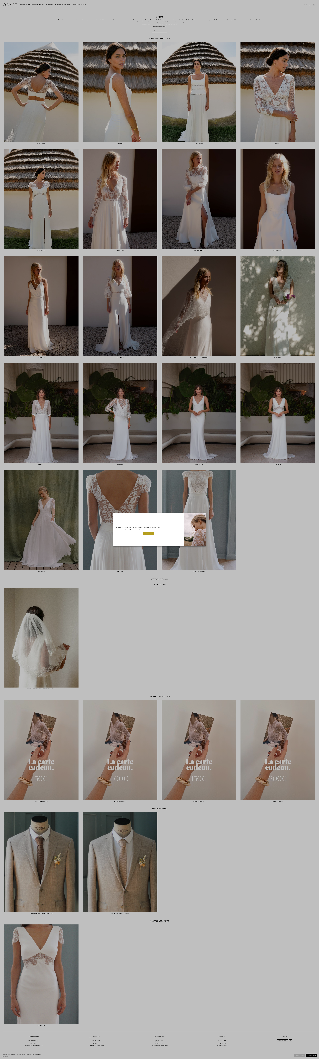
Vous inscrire (148, 533)
